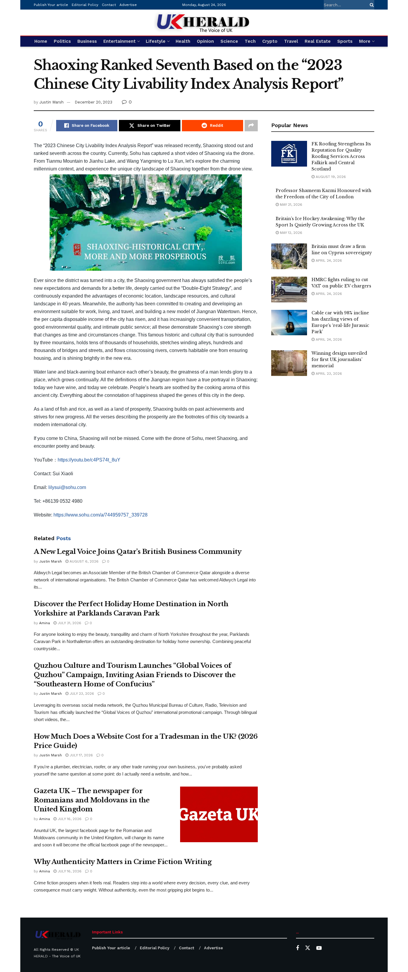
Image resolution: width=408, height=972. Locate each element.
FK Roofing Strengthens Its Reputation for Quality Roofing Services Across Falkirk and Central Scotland (341, 156)
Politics (62, 41)
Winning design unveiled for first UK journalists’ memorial (339, 359)
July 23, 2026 (81, 693)
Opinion (205, 41)
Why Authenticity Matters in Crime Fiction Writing (122, 862)
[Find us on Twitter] (307, 948)
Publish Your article (51, 5)
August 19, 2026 (330, 177)
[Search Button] (371, 5)
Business (87, 41)
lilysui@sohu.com (67, 487)
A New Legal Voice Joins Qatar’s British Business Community (137, 552)
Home (40, 41)
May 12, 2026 (290, 233)
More (364, 41)
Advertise (128, 5)
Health (183, 41)
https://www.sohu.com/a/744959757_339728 (100, 514)
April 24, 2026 (328, 260)
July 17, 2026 (80, 755)
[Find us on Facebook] (297, 948)
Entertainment (119, 41)
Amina (44, 623)
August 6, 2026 (83, 561)
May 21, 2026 (290, 204)
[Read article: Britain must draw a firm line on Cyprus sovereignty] (289, 256)
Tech (250, 41)
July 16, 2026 (69, 819)
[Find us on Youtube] (319, 948)
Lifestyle (155, 41)
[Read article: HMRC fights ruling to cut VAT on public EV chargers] (289, 289)
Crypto (269, 41)
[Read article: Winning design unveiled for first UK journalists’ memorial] (289, 363)
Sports (344, 41)
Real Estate (318, 41)
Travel (291, 41)
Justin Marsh (51, 102)
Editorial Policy (85, 5)
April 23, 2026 (328, 373)
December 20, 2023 (93, 102)
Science (229, 41)
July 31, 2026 (68, 623)
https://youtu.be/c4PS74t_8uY (89, 459)
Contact (109, 5)
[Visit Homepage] (204, 22)
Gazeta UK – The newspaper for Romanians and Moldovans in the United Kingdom (92, 800)
